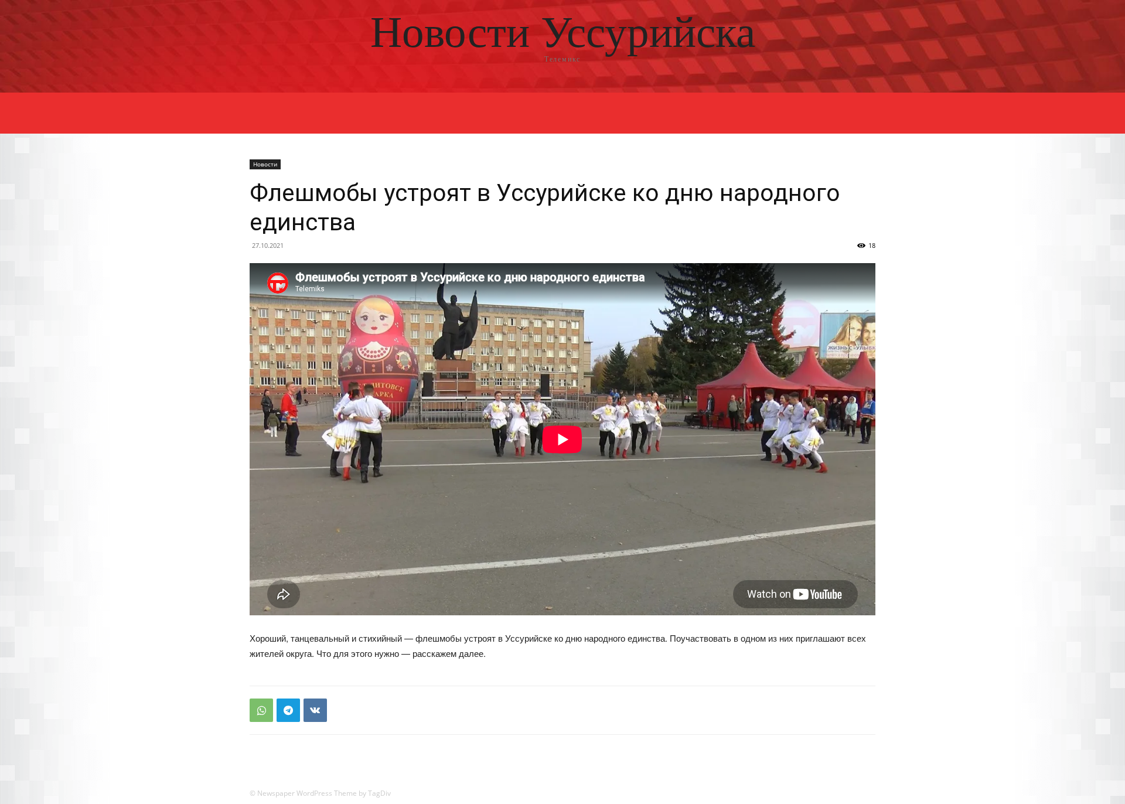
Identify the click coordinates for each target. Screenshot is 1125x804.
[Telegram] (288, 710)
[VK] (315, 710)
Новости (265, 164)
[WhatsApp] (261, 710)
